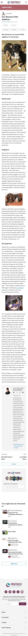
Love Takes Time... (23, 458)
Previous (6, 29)
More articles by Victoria (18, 446)
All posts (14, 29)
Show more (14, 563)
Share (6, 25)
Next (23, 29)
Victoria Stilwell (7, 7)
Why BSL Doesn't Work (6, 458)
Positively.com (16, 395)
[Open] (25, 612)
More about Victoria (18, 444)
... (15, 7)
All (14, 464)
